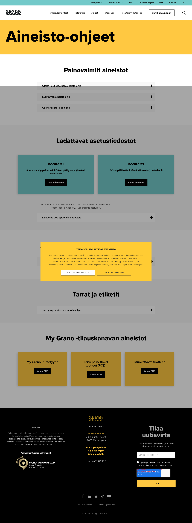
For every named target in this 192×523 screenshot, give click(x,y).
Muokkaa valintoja (114, 272)
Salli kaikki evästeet (78, 272)
